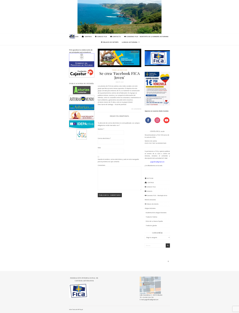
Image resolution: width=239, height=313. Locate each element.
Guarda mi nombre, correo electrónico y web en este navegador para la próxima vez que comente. (118, 160)
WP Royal (80, 309)
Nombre (101, 129)
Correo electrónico (104, 138)
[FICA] (155, 285)
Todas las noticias (119, 70)
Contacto (116, 36)
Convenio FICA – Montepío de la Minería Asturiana (147, 36)
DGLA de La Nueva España (154, 221)
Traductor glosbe (151, 225)
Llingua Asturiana (129, 42)
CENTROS (88, 36)
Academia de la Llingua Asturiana (156, 212)
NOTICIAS (74, 36)
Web (99, 148)
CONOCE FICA (102, 36)
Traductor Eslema (151, 217)
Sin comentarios (136, 109)
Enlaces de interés (110, 42)
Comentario (101, 165)
